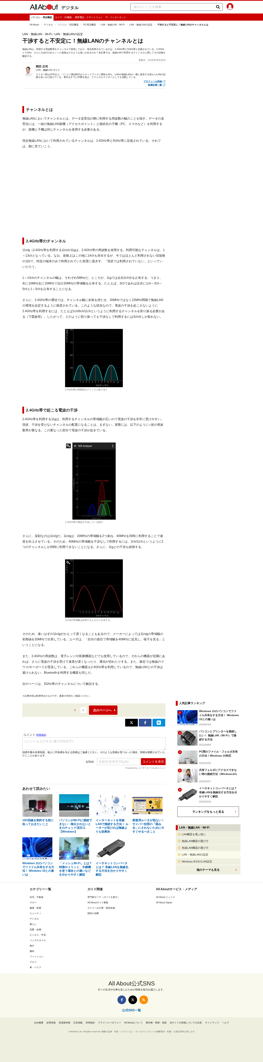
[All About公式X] (132, 999)
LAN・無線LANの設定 (140, 24)
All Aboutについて (133, 1022)
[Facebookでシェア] (145, 723)
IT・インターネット (116, 17)
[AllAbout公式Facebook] (121, 999)
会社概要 (38, 1022)
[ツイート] (131, 723)
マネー (33, 902)
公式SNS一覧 (131, 1010)
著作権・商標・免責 (156, 1022)
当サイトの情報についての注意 (186, 1022)
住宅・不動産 (37, 897)
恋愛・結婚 (35, 929)
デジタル (70, 7)
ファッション (37, 956)
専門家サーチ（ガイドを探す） (103, 897)
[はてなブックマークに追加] (158, 723)
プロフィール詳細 (152, 81)
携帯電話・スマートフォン (89, 17)
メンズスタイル (38, 940)
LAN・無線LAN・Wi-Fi (113, 24)
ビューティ (35, 913)
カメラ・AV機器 (63, 17)
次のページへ (102, 710)
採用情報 (51, 1022)
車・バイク (35, 967)
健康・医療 (35, 908)
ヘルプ (225, 1022)
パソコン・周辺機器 (41, 17)
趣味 (32, 951)
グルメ (33, 962)
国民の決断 (93, 913)
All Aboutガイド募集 (97, 902)
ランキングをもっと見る (208, 811)
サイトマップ (212, 1022)
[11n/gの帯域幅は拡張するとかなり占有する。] (94, 588)
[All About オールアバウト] (44, 7)
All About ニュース (165, 897)
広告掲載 (78, 1022)
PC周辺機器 (89, 24)
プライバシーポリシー (109, 1022)
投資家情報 (64, 1022)
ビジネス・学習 (38, 935)
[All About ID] (230, 7)
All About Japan (164, 902)
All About (34, 24)
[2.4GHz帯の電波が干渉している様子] (94, 481)
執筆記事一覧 (155, 84)
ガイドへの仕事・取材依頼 (101, 908)
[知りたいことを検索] (218, 7)
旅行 (32, 945)
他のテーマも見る (208, 869)
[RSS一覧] (143, 999)
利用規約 (90, 1022)
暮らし (33, 924)
